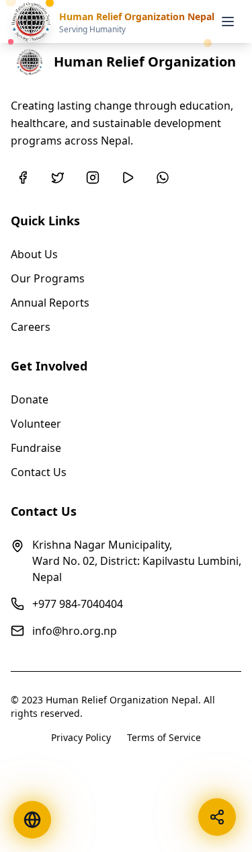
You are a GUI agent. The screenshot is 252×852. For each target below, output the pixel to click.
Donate (29, 399)
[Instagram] (93, 177)
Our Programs (48, 278)
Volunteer (36, 423)
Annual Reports (50, 302)
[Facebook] (23, 177)
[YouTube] (128, 177)
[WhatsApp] (163, 177)
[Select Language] (32, 820)
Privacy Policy (81, 737)
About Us (34, 254)
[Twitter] (58, 177)
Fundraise (36, 447)
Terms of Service (164, 737)
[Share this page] (217, 817)
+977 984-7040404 (77, 603)
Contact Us (39, 472)
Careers (30, 326)
